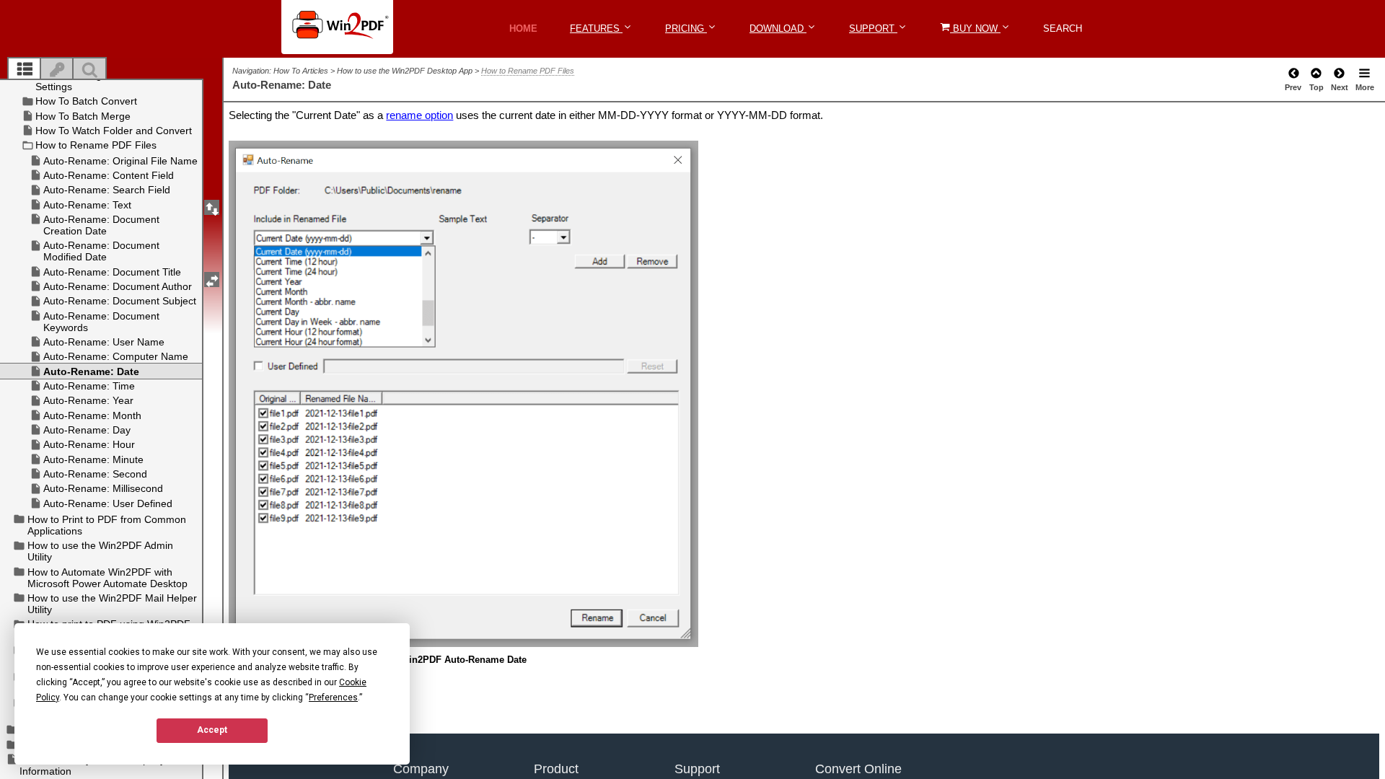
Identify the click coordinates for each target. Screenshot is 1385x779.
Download (777, 28)
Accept (212, 730)
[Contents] (24, 70)
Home (523, 28)
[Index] (57, 70)
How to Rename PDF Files (527, 70)
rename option (419, 115)
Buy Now (975, 28)
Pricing (686, 28)
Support (873, 28)
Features (596, 28)
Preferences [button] (333, 697)
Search (1062, 28)
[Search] (89, 70)
